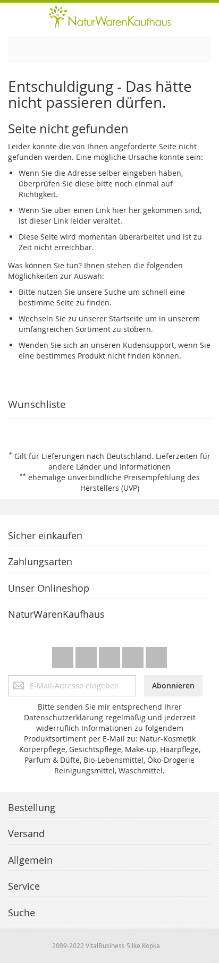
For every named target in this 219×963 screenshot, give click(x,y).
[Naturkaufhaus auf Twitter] (63, 655)
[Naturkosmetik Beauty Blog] (156, 655)
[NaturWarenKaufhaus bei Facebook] (87, 655)
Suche (115, 292)
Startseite (126, 318)
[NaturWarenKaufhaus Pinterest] (110, 655)
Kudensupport (148, 345)
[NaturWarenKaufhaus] (109, 16)
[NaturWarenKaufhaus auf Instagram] (134, 655)
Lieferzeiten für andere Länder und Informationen (129, 461)
